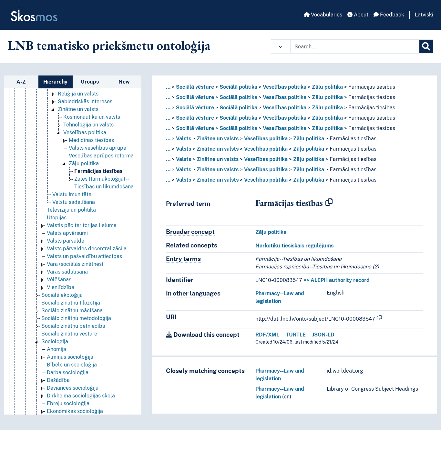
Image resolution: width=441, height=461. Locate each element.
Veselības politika (84, 132)
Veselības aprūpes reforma (101, 156)
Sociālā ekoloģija (62, 295)
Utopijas (57, 218)
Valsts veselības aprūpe (97, 148)
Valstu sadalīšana (73, 202)
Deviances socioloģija (72, 388)
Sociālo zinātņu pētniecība (73, 326)
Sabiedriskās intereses (85, 101)
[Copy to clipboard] (329, 202)
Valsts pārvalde (65, 241)
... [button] (168, 87)
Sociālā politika (238, 87)
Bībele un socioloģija (72, 365)
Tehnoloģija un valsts (88, 125)
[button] (281, 46)
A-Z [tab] (21, 82)
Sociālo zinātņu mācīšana (72, 310)
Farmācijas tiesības (98, 171)
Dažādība (58, 380)
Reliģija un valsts (78, 94)
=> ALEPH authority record (336, 280)
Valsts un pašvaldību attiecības (84, 256)
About (360, 15)
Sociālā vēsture (195, 87)
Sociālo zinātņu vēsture (69, 334)
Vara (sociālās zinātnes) (75, 264)
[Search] (426, 46)
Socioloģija (54, 341)
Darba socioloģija (67, 372)
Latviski (424, 15)
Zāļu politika (84, 163)
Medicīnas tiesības (91, 140)
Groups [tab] (90, 82)
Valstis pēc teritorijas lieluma (82, 225)
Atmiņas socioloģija (70, 357)
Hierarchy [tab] (55, 82)
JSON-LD (323, 335)
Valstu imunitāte (71, 194)
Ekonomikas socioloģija (75, 411)
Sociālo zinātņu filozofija (70, 303)
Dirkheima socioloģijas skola (81, 396)
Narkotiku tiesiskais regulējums (294, 246)
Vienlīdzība (60, 287)
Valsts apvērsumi (67, 233)
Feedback (391, 15)
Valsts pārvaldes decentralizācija (87, 249)
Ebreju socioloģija (68, 403)
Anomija (56, 349)
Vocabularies (326, 15)
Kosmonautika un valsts (91, 117)
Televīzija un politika (71, 210)
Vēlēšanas (59, 279)
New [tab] (124, 82)
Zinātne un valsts (78, 109)
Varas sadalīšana (67, 272)
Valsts (183, 138)
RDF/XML (267, 335)
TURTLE (296, 335)
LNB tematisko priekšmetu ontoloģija (109, 45)
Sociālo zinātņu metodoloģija (76, 318)
